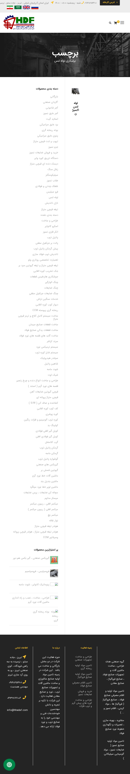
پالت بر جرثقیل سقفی (47, 243)
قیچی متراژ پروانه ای (47, 397)
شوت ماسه (52, 369)
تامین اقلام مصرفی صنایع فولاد (82, 684)
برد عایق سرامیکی (49, 125)
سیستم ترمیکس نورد (47, 347)
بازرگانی (54, 97)
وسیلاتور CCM (50, 537)
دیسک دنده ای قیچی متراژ (44, 164)
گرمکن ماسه (52, 453)
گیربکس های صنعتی (47, 465)
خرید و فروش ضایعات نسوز (43, 153)
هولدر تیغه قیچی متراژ (46, 526)
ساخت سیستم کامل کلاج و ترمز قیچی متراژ (38, 317)
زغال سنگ (53, 169)
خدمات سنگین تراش (47, 299)
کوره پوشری (52, 414)
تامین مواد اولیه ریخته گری (83, 666)
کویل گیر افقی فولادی (47, 431)
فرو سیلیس (52, 192)
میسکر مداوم (51, 498)
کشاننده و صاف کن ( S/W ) (43, 403)
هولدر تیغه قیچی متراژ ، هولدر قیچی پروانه (35, 532)
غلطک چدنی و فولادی (46, 186)
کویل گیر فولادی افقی (47, 437)
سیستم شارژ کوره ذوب (46, 353)
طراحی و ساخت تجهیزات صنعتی (83, 658)
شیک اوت (53, 375)
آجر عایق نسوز (50, 113)
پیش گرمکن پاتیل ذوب (46, 249)
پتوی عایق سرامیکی (47, 136)
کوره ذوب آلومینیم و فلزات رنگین (41, 420)
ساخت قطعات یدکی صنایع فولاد (41, 330)
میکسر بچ (53, 515)
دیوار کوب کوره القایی (47, 305)
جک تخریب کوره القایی (45, 271)
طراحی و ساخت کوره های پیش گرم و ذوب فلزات (82, 703)
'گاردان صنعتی (50, 102)
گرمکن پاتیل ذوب (49, 448)
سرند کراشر (52, 341)
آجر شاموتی (52, 108)
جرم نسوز (53, 147)
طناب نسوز (52, 181)
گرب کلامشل (51, 442)
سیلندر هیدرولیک (49, 358)
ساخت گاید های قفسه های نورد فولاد (38, 336)
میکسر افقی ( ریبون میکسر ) (43, 509)
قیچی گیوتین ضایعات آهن (44, 392)
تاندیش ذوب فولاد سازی (45, 254)
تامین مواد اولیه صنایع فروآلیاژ (83, 675)
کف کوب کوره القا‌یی (47, 409)
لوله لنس (53, 197)
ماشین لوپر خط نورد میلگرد (44, 487)
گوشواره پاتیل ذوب (48, 459)
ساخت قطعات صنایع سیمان (43, 324)
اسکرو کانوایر (51, 226)
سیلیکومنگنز (52, 175)
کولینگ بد (53, 425)
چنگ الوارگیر (51, 282)
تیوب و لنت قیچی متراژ (45, 141)
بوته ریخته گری (50, 130)
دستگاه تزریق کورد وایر (46, 158)
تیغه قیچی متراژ (49, 209)
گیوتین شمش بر (49, 470)
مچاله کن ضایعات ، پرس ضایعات (41, 493)
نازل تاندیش (51, 203)
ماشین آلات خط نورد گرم (45, 476)
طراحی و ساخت (49, 221)
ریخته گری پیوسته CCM (45, 310)
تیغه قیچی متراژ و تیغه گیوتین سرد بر (38, 265)
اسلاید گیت (52, 119)
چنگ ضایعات (51, 288)
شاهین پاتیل (51, 364)
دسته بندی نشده (49, 215)
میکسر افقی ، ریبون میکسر (44, 504)
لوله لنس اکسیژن (75, 108)
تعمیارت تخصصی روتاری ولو (43, 260)
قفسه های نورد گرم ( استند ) (43, 386)
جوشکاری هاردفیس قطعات (44, 277)
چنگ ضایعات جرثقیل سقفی (43, 293)
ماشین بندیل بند (49, 481)
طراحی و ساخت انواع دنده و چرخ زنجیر (37, 381)
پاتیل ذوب (52, 237)
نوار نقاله (53, 521)
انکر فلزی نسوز (50, 232)
